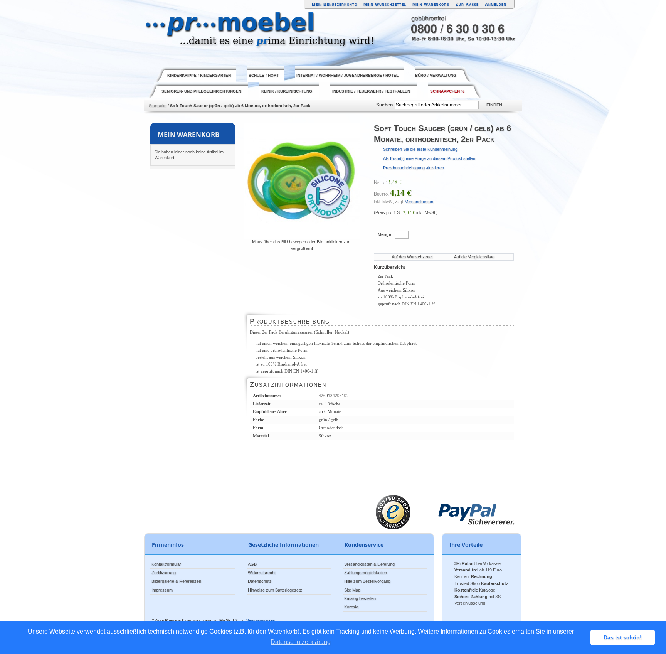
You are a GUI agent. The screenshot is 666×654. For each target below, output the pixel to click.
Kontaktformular (166, 564)
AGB (252, 564)
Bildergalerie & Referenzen (176, 581)
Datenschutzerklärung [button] (301, 642)
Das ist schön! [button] (623, 637)
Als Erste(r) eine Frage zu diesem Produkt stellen (429, 158)
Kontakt (351, 607)
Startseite (157, 105)
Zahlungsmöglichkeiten (365, 572)
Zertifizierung (163, 572)
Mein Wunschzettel (384, 4)
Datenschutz (260, 581)
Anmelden (495, 4)
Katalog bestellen (360, 598)
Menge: (385, 234)
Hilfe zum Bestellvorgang (367, 581)
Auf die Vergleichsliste (474, 257)
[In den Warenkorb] (450, 234)
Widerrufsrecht (262, 572)
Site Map (352, 590)
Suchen (384, 105)
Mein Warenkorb (430, 4)
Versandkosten (419, 201)
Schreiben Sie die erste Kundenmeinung (420, 149)
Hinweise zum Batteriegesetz (275, 590)
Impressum (162, 590)
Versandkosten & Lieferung (369, 564)
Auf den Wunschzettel (412, 257)
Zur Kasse (467, 4)
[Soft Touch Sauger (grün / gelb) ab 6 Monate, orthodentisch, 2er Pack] (302, 181)
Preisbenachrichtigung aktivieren (413, 167)
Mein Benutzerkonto (334, 4)
